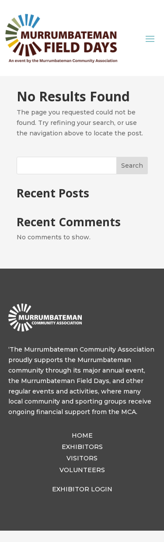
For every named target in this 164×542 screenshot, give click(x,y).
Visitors (82, 458)
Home (82, 435)
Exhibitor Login (82, 489)
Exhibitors (82, 447)
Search (132, 165)
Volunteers (82, 470)
